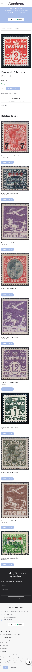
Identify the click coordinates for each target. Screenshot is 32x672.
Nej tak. (14, 667)
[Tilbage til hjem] (16, 3)
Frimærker (24, 27)
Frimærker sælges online (10, 27)
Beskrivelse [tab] (16, 98)
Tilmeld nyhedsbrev (16, 598)
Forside (3, 27)
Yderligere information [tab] (16, 101)
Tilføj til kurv (13, 88)
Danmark (19, 27)
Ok (6, 667)
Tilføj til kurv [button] (7, 162)
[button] (2, 3)
